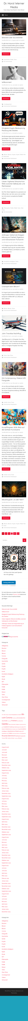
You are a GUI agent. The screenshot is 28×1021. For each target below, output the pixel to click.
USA (6, 738)
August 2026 (5, 747)
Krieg (19, 729)
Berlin (20, 714)
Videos (4, 702)
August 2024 (5, 798)
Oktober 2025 (5, 767)
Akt (4, 714)
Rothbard (17, 736)
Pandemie (4, 733)
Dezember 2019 (6, 911)
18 (14, 533)
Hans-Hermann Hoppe (14, 724)
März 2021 (4, 875)
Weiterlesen (6, 54)
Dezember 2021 (6, 855)
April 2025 (4, 783)
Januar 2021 (5, 881)
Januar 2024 (5, 811)
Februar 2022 (5, 850)
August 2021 (5, 865)
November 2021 (6, 858)
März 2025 (4, 785)
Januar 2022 (5, 852)
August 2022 (5, 837)
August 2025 (5, 773)
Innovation (21, 727)
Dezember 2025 (6, 765)
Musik (3, 679)
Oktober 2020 (5, 888)
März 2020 (5, 906)
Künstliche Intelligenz (9, 261)
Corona (4, 656)
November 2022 (6, 829)
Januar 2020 (5, 909)
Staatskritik (22, 736)
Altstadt (6, 714)
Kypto (3, 676)
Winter (12, 738)
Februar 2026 (5, 762)
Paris (8, 733)
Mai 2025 (4, 780)
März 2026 (5, 760)
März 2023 (4, 824)
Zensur (20, 738)
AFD (2, 714)
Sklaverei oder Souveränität (12, 38)
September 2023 (6, 816)
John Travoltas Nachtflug (11, 333)
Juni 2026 (4, 752)
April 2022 (4, 845)
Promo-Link (16, 594)
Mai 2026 (4, 755)
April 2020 (4, 904)
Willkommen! (6, 82)
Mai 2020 (4, 901)
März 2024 (4, 806)
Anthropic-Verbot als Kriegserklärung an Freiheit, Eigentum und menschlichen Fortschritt (13, 237)
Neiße (20, 731)
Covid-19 (14, 717)
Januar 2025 (5, 791)
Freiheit (14, 721)
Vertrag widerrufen (8, 582)
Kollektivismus (8, 729)
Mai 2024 (4, 804)
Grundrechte (20, 720)
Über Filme (10, 355)
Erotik (5, 720)
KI (25, 727)
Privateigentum (23, 733)
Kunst (9, 402)
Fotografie (4, 658)
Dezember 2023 (6, 814)
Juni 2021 (4, 870)
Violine (9, 738)
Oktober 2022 (5, 832)
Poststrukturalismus (16, 733)
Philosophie (7, 208)
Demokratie (20, 717)
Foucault (9, 720)
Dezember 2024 (6, 793)
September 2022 (6, 834)
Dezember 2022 (6, 827)
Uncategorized (7, 104)
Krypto (13, 154)
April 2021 (4, 873)
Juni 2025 (4, 778)
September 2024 (6, 796)
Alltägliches (5, 645)
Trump (3, 738)
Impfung (11, 727)
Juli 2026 (4, 750)
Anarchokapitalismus (13, 714)
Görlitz (5, 402)
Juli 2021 (4, 868)
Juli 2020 (4, 896)
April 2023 (4, 821)
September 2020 (6, 891)
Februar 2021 (5, 878)
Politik (11, 59)
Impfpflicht (6, 727)
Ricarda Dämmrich (8, 736)
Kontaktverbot (15, 729)
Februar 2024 (5, 809)
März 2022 (4, 847)
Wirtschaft (6, 156)
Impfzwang (16, 727)
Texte (15, 59)
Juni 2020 (4, 899)
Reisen (3, 692)
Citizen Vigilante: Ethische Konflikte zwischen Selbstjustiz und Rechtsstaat (13, 183)
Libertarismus (11, 731)
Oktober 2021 (5, 860)
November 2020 (6, 886)
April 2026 (4, 757)
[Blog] (13, 636)
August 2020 (5, 894)
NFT (3, 681)
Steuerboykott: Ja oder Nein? (13, 500)
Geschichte (7, 59)
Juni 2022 (4, 839)
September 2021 (6, 863)
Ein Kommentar (8, 61)
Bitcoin (5, 154)
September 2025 (6, 770)
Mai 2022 (4, 842)
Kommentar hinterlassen (10, 106)
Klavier (3, 729)
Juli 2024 (4, 801)
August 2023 (5, 819)
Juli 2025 (4, 775)
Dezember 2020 (6, 883)
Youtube (16, 738)
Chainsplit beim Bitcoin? (11, 286)
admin (22, 40)
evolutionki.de (13, 585)
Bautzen (4, 648)
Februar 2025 (5, 788)
